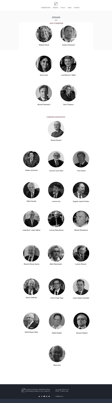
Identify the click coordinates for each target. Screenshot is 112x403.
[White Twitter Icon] (49, 396)
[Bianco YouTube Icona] (44, 396)
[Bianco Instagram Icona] (46, 396)
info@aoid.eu (59, 396)
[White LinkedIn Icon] (39, 396)
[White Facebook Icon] (42, 396)
